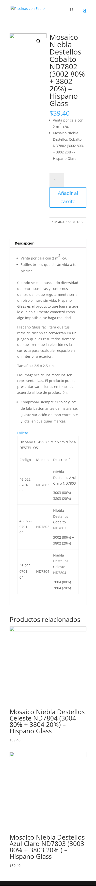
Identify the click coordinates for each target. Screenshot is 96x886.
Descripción (24, 243)
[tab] (48, 243)
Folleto (22, 433)
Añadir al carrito (68, 197)
